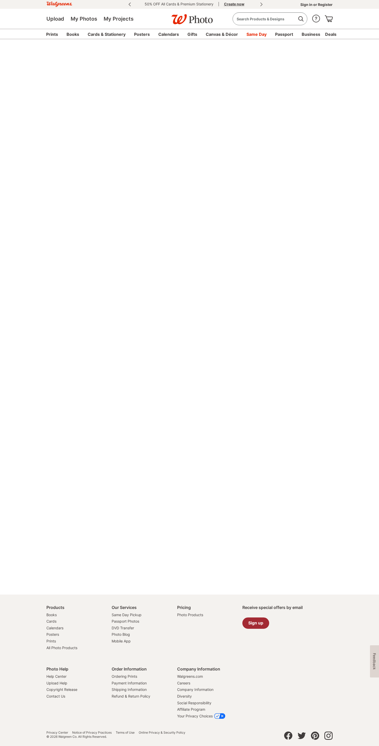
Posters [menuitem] (142, 34)
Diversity (184, 696)
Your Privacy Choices (195, 716)
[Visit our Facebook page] (288, 737)
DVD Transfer (123, 628)
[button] (316, 17)
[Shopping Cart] (329, 17)
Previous (129, 4)
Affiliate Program (191, 709)
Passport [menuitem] (284, 34)
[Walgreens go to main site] (59, 3)
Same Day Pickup (127, 615)
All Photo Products (61, 648)
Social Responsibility (194, 703)
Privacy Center (57, 732)
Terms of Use (125, 732)
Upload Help (56, 683)
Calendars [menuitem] (168, 34)
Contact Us (55, 696)
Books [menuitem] (73, 34)
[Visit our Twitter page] (302, 737)
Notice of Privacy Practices (92, 732)
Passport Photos (125, 621)
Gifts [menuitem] (192, 34)
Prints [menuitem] (52, 34)
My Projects (119, 19)
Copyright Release (61, 689)
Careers (183, 683)
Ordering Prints (124, 676)
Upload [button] (55, 19)
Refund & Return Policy (131, 696)
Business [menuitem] (311, 34)
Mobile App (121, 641)
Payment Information (129, 683)
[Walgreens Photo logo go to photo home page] (189, 16)
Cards (51, 621)
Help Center (56, 676)
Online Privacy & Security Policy (162, 732)
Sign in (306, 4)
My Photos (84, 19)
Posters (52, 634)
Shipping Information (129, 689)
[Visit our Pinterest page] (315, 737)
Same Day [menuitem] (256, 34)
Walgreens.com (190, 676)
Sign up (255, 622)
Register (325, 4)
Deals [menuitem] (330, 34)
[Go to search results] (300, 19)
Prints (51, 641)
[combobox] (270, 18)
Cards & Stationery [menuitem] (107, 34)
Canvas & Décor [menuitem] (222, 34)
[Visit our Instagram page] (328, 737)
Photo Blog (121, 634)
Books (51, 615)
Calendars (54, 628)
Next (261, 4)
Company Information (195, 689)
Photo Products (190, 615)
